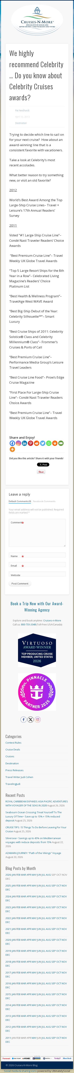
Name (17, 557)
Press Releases (15, 770)
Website (15, 575)
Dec (8, 889)
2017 (8, 972)
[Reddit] (36, 443)
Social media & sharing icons (20, 1071)
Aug (48, 874)
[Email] (61, 443)
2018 (8, 961)
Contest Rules (13, 742)
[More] (12, 449)
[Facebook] (12, 443)
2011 (8, 1038)
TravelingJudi (13, 784)
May (34, 874)
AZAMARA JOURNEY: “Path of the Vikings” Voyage (33, 853)
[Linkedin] (24, 443)
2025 (8, 885)
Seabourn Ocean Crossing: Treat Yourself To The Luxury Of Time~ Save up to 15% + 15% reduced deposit (34, 816)
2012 (8, 1026)
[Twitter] (42, 443)
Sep (53, 885)
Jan (14, 874)
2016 (8, 983)
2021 (8, 929)
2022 (8, 918)
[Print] (54, 443)
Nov (64, 885)
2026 (8, 874)
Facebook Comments (44, 501)
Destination (21, 123)
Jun (39, 874)
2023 (8, 907)
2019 (8, 951)
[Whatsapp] (48, 443)
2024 (8, 896)
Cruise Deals (13, 749)
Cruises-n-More (52, 620)
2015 (8, 994)
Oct (58, 885)
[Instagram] (18, 443)
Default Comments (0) (20, 501)
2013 (8, 1016)
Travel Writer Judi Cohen (19, 777)
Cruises (10, 756)
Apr (29, 874)
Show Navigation (65, 34)
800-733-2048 (28, 624)
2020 (8, 939)
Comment (17, 523)
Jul (43, 874)
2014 (8, 1005)
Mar (23, 874)
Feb (18, 874)
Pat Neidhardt (22, 110)
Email (17, 566)
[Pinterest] (30, 443)
